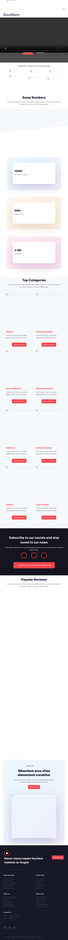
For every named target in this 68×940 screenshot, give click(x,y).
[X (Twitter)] (9, 927)
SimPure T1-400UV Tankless (16, 745)
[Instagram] (14, 927)
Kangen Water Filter (13, 750)
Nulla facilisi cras (9, 906)
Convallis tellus (8, 888)
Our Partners (40, 881)
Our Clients (7, 899)
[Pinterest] (44, 555)
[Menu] (64, 8)
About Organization (9, 897)
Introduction (40, 879)
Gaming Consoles (44, 388)
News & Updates (41, 897)
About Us (39, 883)
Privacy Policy (8, 879)
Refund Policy (8, 886)
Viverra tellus (40, 888)
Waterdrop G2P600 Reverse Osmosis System (24, 739)
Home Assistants (44, 332)
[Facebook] (24, 555)
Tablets (9, 504)
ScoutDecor (11, 14)
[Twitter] (34, 555)
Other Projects (8, 904)
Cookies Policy (8, 881)
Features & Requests (42, 904)
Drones (9, 332)
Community (39, 902)
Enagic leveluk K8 (12, 734)
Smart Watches (13, 388)
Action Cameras (44, 448)
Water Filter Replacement (22, 742)
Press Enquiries (41, 899)
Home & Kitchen (8, 737)
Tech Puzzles (42, 504)
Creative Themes (35, 937)
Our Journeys (40, 886)
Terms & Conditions (9, 883)
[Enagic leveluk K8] (34, 667)
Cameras (10, 448)
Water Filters (18, 737)
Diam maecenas (41, 906)
